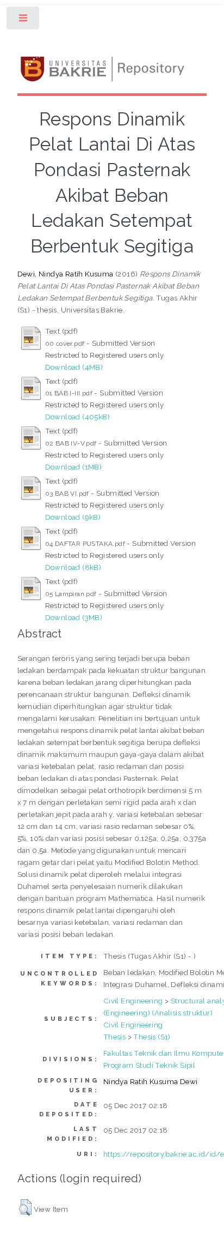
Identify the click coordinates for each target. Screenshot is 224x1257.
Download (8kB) (73, 567)
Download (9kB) (73, 517)
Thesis (114, 1036)
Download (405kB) (77, 416)
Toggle (23, 20)
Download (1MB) (73, 466)
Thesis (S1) (151, 1036)
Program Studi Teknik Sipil (149, 1065)
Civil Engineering (133, 1000)
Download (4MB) (74, 367)
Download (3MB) (74, 617)
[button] (25, 1207)
